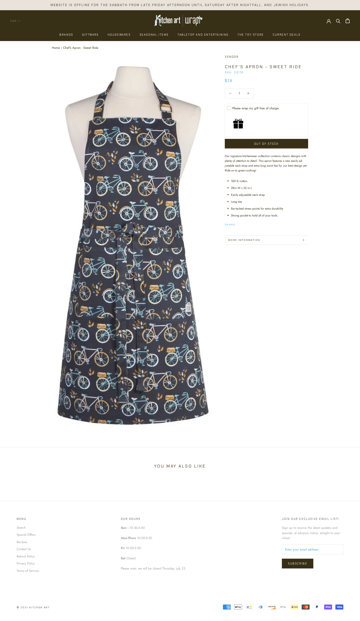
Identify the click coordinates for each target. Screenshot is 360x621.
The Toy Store (251, 34)
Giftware (90, 34)
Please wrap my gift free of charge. (255, 108)
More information (244, 240)
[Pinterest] (250, 224)
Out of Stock (266, 143)
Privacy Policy (26, 563)
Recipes (22, 542)
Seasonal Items (154, 34)
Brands (66, 34)
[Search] (338, 21)
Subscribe (297, 563)
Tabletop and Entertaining (203, 34)
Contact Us (24, 549)
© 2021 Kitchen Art (33, 607)
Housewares (119, 34)
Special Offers (26, 534)
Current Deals (287, 34)
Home (56, 47)
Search (21, 527)
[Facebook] (239, 224)
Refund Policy (26, 556)
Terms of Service (28, 570)
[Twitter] (244, 224)
